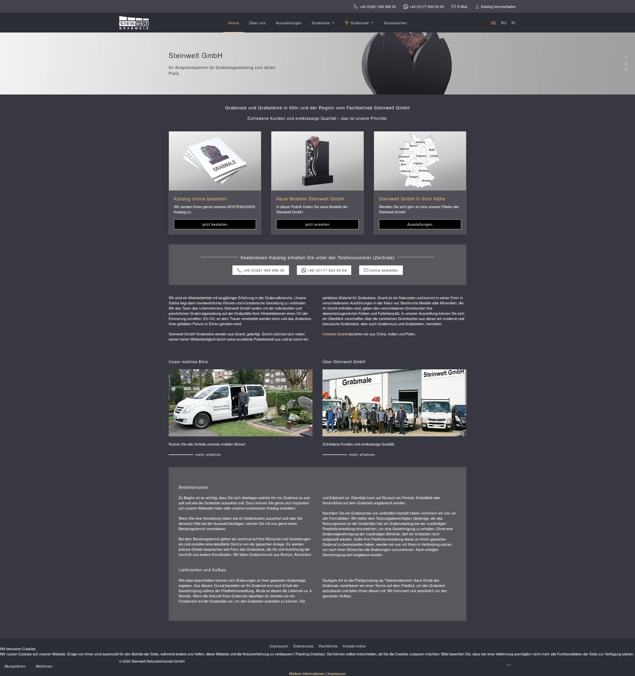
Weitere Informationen (306, 673)
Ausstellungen (289, 22)
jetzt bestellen (215, 224)
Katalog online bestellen (200, 198)
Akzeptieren (15, 666)
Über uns (257, 22)
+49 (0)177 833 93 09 (427, 6)
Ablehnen (44, 666)
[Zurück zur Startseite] (134, 22)
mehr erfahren (208, 454)
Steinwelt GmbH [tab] (627, 58)
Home (233, 22)
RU (504, 22)
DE (493, 22)
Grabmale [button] (321, 22)
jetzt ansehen (317, 224)
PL (513, 22)
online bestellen (384, 270)
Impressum (336, 673)
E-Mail (462, 6)
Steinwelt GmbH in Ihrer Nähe (412, 198)
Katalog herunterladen (498, 6)
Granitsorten (395, 22)
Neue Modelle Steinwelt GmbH (310, 198)
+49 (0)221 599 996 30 (378, 6)
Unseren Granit (334, 333)
